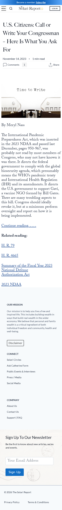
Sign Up (15, 472)
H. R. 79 (7, 246)
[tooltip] (50, 65)
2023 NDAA (11, 285)
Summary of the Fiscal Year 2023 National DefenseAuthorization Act (26, 270)
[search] (11, 8)
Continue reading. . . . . (18, 226)
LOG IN (55, 8)
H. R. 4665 (9, 256)
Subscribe (41, 2)
